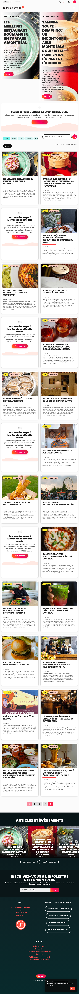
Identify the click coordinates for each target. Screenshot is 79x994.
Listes (20, 138)
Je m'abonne (39, 122)
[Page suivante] (50, 804)
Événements (21, 915)
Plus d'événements (49, 862)
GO (54, 890)
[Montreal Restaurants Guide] (21, 925)
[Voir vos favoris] (65, 2)
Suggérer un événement (58, 923)
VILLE (5, 2)
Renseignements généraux (58, 930)
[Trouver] (74, 136)
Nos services (39, 949)
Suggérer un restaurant (58, 916)
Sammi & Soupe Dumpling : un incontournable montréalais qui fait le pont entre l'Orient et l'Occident (42, 847)
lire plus (8, 74)
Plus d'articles (29, 862)
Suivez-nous (40, 946)
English (41, 976)
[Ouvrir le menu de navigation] (74, 8)
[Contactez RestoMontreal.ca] (69, 2)
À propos (39, 954)
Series (14, 138)
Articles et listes (21, 913)
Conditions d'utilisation (39, 960)
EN (74, 2)
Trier (8, 146)
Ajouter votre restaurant (58, 909)
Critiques (28, 138)
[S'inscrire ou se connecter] (61, 2)
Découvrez (15, 2)
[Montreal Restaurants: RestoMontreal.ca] (11, 7)
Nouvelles (38, 138)
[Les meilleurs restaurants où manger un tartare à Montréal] (14, 841)
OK (72, 989)
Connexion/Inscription (21, 907)
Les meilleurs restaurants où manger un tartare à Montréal (14, 851)
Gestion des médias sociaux (40, 952)
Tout (7, 138)
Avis (20, 910)
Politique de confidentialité (39, 957)
